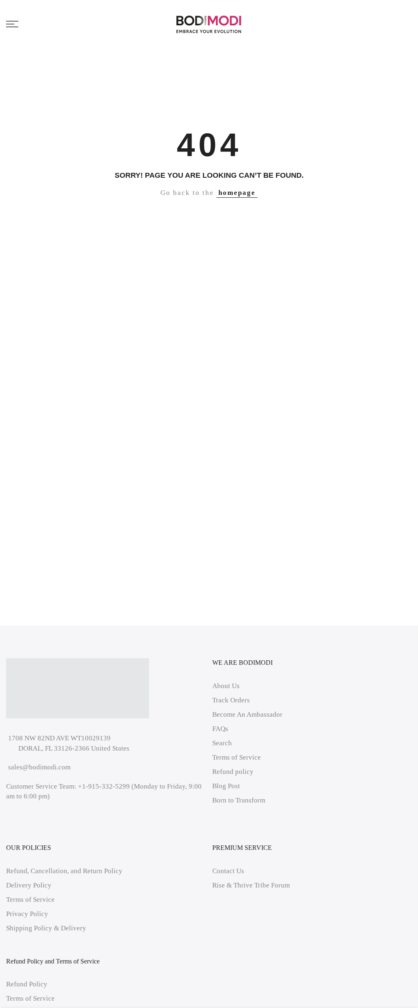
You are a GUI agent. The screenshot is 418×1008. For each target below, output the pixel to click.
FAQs (220, 729)
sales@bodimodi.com (39, 767)
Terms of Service (236, 757)
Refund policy (232, 772)
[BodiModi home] (209, 24)
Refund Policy (26, 984)
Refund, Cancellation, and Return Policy (64, 871)
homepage (237, 193)
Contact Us (228, 871)
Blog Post (226, 786)
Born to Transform (238, 800)
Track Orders (231, 700)
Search (222, 743)
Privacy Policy (27, 914)
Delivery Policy (28, 885)
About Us (226, 686)
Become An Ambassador (247, 714)
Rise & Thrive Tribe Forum (251, 885)
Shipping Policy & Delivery (46, 928)
